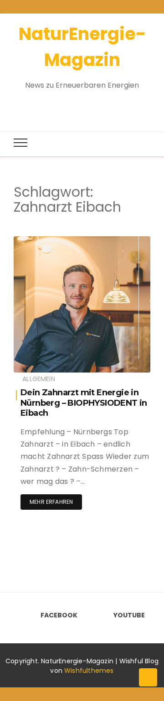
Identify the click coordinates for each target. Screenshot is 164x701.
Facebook (59, 615)
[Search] (74, 106)
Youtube (129, 615)
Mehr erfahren (51, 502)
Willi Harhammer (64, 241)
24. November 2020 (112, 255)
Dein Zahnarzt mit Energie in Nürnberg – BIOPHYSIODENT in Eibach (83, 403)
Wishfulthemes (89, 670)
